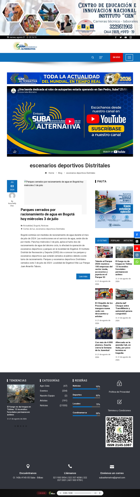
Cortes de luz (29, 229)
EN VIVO (116, 57)
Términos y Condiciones (119, 410)
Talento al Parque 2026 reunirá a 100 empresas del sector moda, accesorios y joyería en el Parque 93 (104, 269)
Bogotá (37, 226)
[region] (70, 18)
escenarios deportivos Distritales (50, 229)
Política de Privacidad (119, 392)
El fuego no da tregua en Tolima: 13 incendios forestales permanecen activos (124, 268)
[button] (70, 18)
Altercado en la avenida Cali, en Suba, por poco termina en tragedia (123, 347)
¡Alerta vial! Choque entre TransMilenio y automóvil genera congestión (124, 308)
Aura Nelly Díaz (12, 204)
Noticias (44, 226)
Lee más (83, 276)
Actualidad (28, 226)
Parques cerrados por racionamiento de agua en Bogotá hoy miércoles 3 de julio (48, 214)
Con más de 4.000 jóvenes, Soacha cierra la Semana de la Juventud (104, 346)
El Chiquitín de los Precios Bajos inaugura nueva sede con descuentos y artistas (104, 310)
